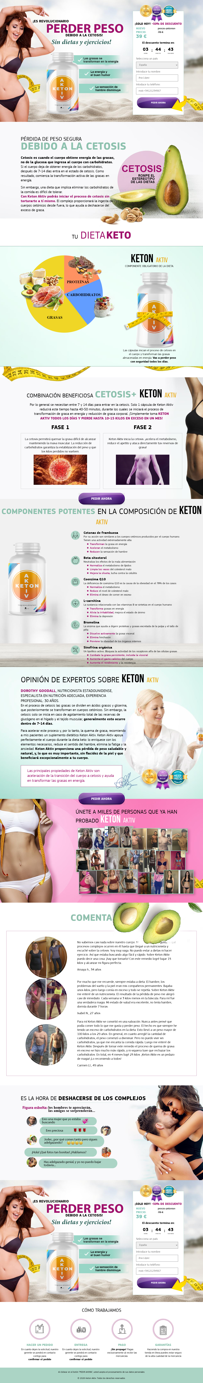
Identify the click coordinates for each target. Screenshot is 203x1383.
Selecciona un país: (147, 58)
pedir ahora (158, 103)
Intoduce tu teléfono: (148, 84)
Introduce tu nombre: (148, 71)
